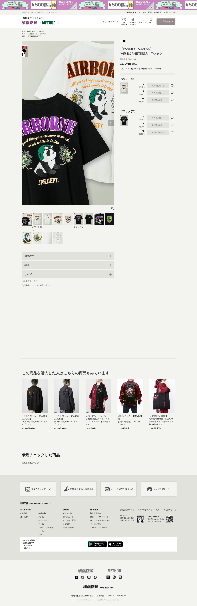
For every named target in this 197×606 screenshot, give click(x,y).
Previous (26, 123)
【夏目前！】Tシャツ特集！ (38, 34)
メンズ (41, 517)
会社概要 (100, 596)
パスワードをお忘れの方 (100, 520)
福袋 (40, 535)
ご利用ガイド (130, 12)
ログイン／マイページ (99, 517)
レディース (43, 520)
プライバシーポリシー (116, 596)
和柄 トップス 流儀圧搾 (36, 31)
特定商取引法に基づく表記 (82, 596)
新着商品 (42, 513)
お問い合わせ (169, 12)
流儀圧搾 (23, 513)
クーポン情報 (95, 524)
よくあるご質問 (145, 12)
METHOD (24, 517)
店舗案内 (157, 12)
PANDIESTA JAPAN (35, 36)
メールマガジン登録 (98, 527)
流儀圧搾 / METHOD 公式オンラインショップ (41, 12)
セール (41, 531)
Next (111, 123)
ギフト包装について (71, 513)
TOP (23, 31)
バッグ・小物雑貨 (45, 527)
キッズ (41, 524)
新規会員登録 (95, 513)
